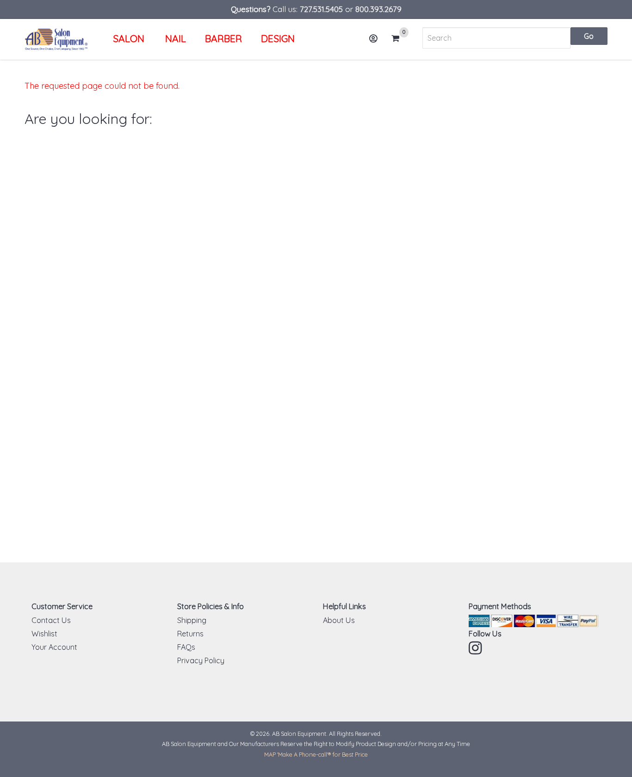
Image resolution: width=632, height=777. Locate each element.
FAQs (186, 647)
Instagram (476, 648)
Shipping (191, 620)
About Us (339, 620)
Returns (190, 633)
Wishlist (44, 633)
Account (373, 38)
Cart (398, 39)
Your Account (54, 647)
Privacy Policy (200, 660)
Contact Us (51, 620)
